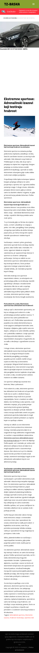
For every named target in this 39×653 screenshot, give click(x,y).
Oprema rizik (29, 618)
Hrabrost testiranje (17, 618)
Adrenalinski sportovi (17, 615)
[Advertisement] (19, 73)
